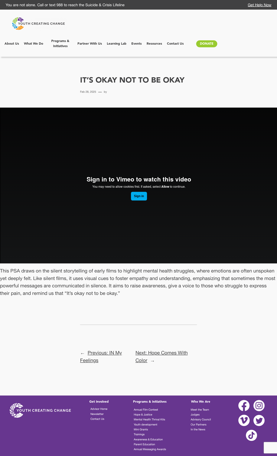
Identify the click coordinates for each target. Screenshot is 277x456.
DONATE (206, 43)
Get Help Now (259, 5)
